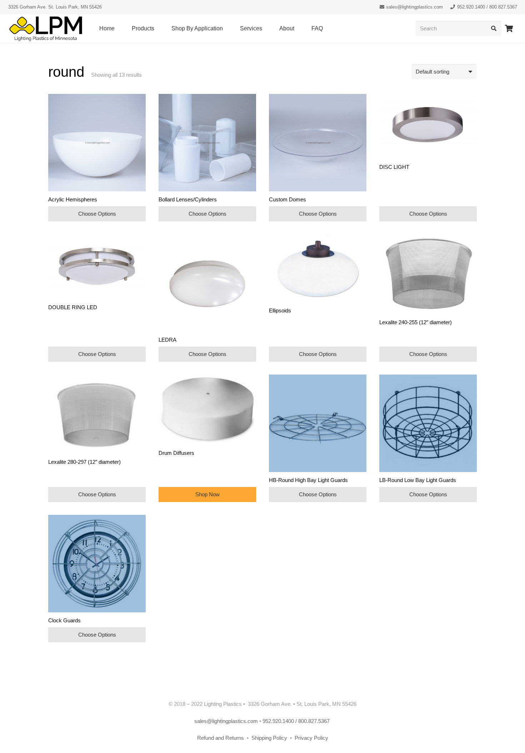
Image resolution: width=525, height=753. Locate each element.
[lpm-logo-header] (45, 28)
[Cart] (509, 28)
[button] (157, 28)
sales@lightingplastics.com (226, 721)
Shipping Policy (270, 738)
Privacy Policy (311, 738)
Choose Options (97, 214)
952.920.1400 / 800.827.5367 (296, 721)
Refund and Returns (220, 738)
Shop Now (207, 494)
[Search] (493, 28)
